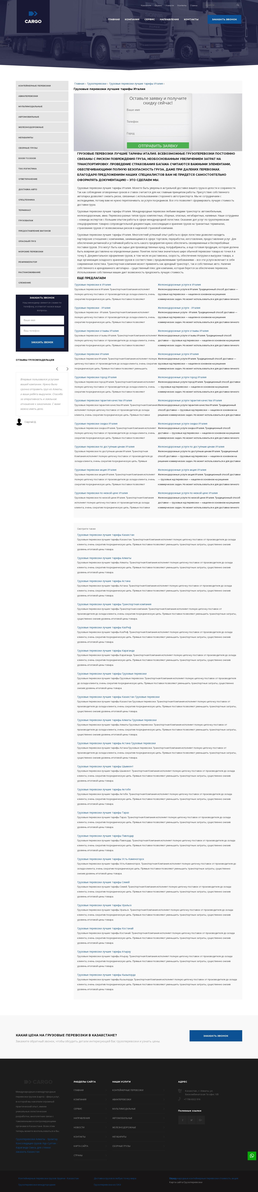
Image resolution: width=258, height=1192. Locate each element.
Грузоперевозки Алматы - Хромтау (37, 1139)
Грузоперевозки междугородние (36, 1184)
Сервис (158, 5)
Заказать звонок (42, 342)
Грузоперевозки (193, 1182)
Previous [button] (56, 368)
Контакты (182, 5)
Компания (146, 5)
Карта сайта (176, 1182)
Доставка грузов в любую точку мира (115, 1178)
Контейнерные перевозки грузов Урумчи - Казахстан (48, 1178)
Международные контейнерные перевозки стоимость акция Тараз (203, 1178)
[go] (238, 5)
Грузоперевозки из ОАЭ (107, 1184)
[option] (42, 399)
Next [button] (66, 368)
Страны (193, 5)
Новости (170, 5)
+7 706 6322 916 (192, 1099)
